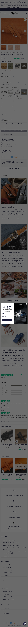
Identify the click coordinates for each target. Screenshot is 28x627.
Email (3, 313)
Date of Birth (4, 316)
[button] (25, 624)
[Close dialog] (26, 303)
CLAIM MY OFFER (7, 320)
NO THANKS (7, 321)
